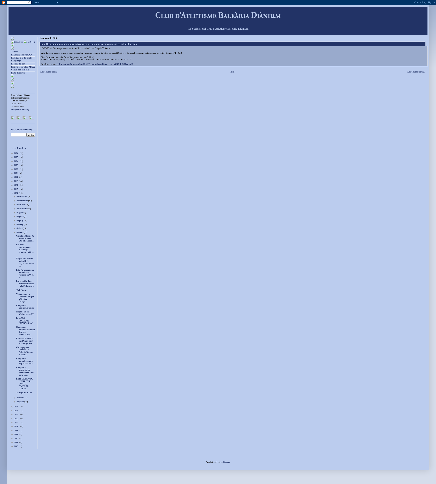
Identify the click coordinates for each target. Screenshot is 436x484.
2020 (16, 177)
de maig (20, 224)
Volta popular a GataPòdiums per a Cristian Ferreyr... (25, 298)
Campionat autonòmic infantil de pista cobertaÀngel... (25, 331)
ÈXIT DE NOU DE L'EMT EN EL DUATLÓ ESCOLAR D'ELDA (24, 384)
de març (20, 232)
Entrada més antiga (416, 72)
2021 (16, 173)
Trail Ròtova (21, 290)
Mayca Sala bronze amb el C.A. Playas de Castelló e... (25, 262)
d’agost (20, 212)
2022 (16, 169)
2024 (16, 161)
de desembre (22, 196)
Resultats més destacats (21, 58)
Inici (232, 72)
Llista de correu (18, 73)
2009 (16, 430)
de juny (20, 220)
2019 (16, 181)
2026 (16, 153)
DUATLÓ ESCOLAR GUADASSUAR (24, 320)
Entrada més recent (48, 72)
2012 (16, 418)
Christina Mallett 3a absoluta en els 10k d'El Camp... (25, 238)
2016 (16, 193)
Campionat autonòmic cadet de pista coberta (24, 361)
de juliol (20, 216)
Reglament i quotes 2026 (21, 55)
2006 (16, 442)
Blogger (226, 462)
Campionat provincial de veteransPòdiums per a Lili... (25, 371)
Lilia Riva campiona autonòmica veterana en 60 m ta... (25, 273)
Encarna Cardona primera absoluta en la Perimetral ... (25, 283)
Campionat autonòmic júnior (25, 306)
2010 (16, 426)
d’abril (20, 228)
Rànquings (16, 61)
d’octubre (21, 204)
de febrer (21, 398)
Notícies (14, 52)
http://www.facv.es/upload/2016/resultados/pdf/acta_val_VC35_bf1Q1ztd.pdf (96, 64)
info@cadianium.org (20, 109)
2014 (16, 410)
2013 (16, 414)
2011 (16, 422)
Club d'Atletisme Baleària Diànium (218, 15)
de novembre (22, 200)
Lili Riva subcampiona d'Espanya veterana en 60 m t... (25, 250)
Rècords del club (18, 64)
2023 (16, 165)
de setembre (22, 208)
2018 (16, 185)
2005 (16, 446)
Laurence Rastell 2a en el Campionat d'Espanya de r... (24, 341)
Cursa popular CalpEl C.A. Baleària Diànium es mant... (25, 351)
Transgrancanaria (24, 392)
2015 (16, 407)
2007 (16, 438)
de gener (20, 401)
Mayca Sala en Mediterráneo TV (25, 313)
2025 (16, 157)
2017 (16, 189)
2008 (16, 434)
